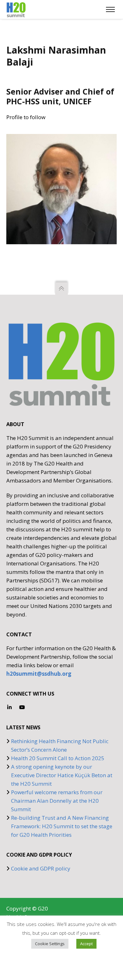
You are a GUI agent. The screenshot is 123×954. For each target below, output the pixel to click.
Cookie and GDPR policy (40, 868)
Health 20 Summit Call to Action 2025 (57, 758)
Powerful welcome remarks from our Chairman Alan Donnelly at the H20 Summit (56, 801)
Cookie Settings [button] (50, 943)
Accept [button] (86, 943)
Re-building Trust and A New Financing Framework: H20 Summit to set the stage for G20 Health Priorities (61, 826)
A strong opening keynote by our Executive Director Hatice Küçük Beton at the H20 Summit (61, 775)
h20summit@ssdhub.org (38, 673)
